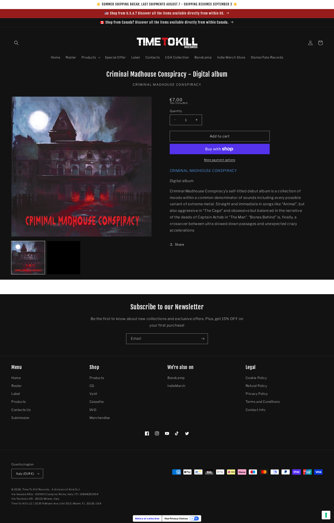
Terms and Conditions (263, 401)
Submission (20, 418)
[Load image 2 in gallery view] (63, 257)
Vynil (93, 394)
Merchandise (100, 418)
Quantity (176, 110)
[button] (16, 43)
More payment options (219, 159)
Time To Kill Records (36, 489)
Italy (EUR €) (25, 473)
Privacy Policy (257, 394)
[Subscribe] (203, 338)
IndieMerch (176, 386)
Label (15, 394)
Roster (16, 386)
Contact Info (255, 410)
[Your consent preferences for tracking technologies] (326, 515)
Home (16, 378)
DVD (93, 410)
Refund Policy (256, 386)
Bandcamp (176, 378)
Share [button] (179, 244)
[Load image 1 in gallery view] (28, 257)
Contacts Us (21, 410)
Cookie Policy (256, 378)
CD (92, 386)
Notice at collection (147, 518)
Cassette (97, 401)
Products (18, 401)
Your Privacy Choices (176, 518)
